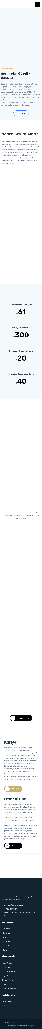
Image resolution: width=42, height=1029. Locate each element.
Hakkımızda (6, 929)
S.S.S (3, 1006)
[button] (21, 113)
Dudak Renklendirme (9, 989)
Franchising (6, 941)
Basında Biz (6, 946)
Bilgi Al (13, 846)
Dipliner (4, 984)
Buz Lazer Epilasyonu (9, 971)
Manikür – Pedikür (8, 980)
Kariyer (4, 937)
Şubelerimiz (6, 933)
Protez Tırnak (7, 963)
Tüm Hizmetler (7, 1001)
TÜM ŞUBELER (20, 718)
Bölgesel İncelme (7, 976)
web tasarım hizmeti (30, 1023)
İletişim (13, 789)
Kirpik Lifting (6, 967)
